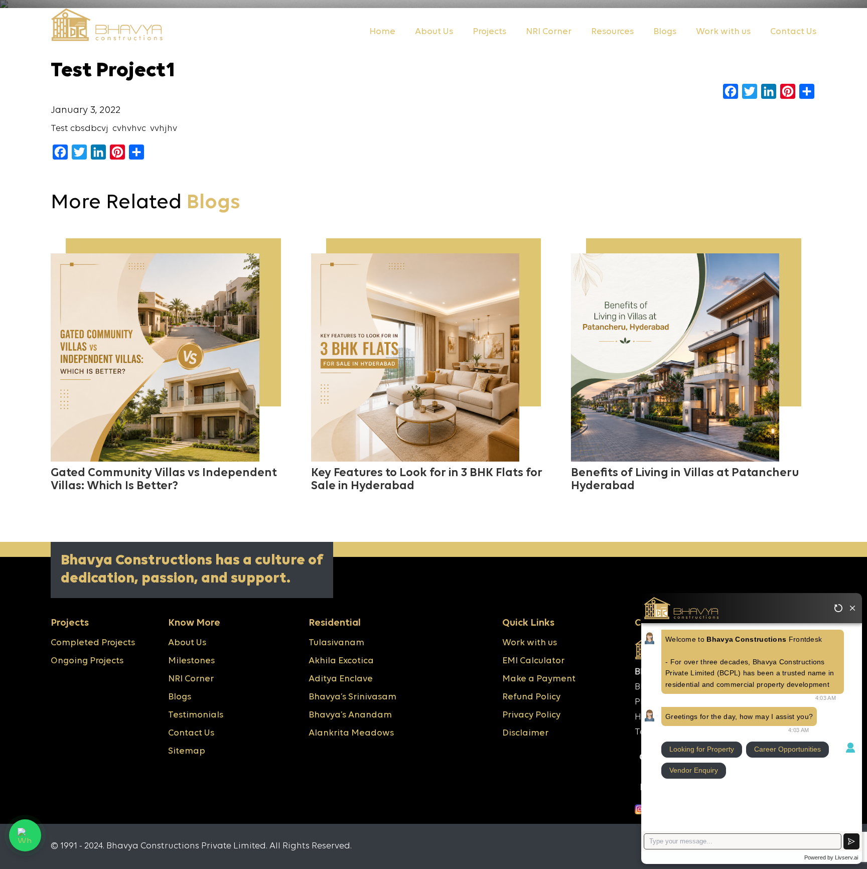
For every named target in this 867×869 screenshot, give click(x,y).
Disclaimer (525, 733)
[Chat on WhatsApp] (25, 835)
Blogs (664, 32)
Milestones (191, 661)
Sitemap (186, 751)
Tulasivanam (336, 643)
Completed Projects (93, 643)
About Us (434, 32)
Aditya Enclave (341, 679)
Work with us (723, 32)
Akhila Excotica (341, 661)
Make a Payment (538, 679)
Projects (489, 32)
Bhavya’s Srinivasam (352, 697)
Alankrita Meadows (351, 733)
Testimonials (195, 715)
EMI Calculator (533, 661)
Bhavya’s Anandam (350, 715)
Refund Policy (531, 697)
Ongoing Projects (87, 661)
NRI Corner (548, 32)
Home (382, 32)
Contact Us (793, 32)
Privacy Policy (531, 715)
